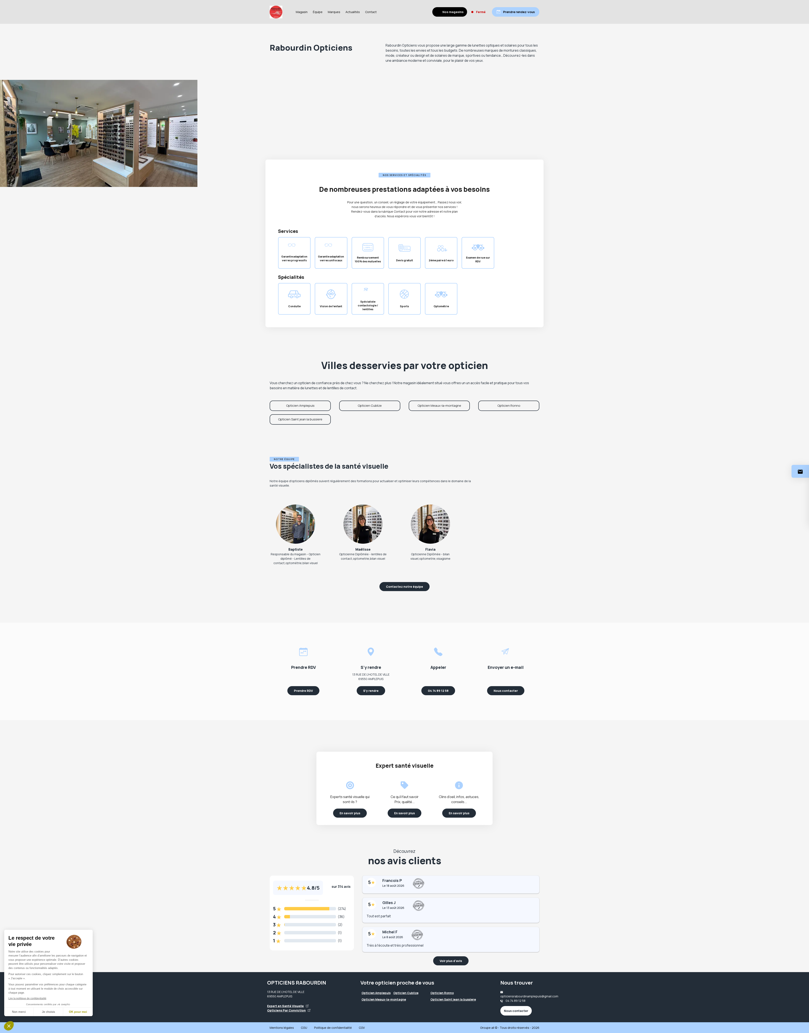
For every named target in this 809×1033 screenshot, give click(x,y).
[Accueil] (276, 12)
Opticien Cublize (370, 405)
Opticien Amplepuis (300, 405)
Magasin (302, 12)
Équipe (318, 12)
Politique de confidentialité (333, 1028)
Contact (371, 12)
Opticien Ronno (508, 405)
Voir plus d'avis (451, 961)
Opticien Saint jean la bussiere (300, 419)
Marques (334, 12)
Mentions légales (282, 1028)
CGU (304, 1028)
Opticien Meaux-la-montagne (439, 405)
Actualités (353, 12)
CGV (362, 1028)
